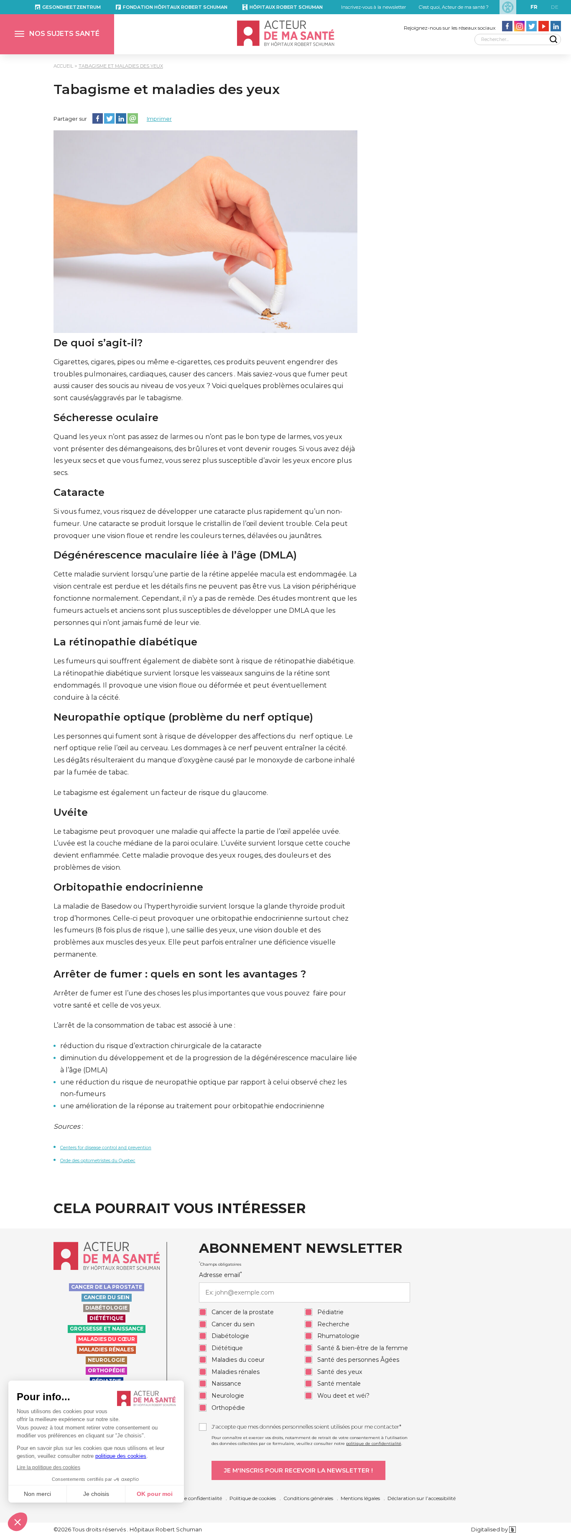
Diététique (106, 1318)
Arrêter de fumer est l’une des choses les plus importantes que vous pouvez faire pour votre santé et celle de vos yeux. (200, 999)
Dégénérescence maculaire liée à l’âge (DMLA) (175, 555)
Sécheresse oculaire (106, 418)
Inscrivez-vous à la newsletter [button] (373, 7)
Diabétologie (106, 1308)
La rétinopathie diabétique (125, 642)
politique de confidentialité (373, 1443)
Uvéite (71, 812)
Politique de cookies (252, 1498)
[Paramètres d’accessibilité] (508, 7)
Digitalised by (490, 1529)
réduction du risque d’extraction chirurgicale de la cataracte (161, 1046)
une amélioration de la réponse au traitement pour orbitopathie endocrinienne (192, 1106)
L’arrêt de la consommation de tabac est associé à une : (144, 1025)
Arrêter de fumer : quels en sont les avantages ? (180, 974)
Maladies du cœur (106, 1339)
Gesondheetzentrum (71, 7)
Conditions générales (308, 1498)
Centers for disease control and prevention (105, 1147)
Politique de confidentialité (190, 1498)
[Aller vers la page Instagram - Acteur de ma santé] (519, 26)
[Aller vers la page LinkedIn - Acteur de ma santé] (556, 26)
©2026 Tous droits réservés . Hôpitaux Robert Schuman (128, 1529)
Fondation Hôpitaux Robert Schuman (175, 7)
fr (534, 7)
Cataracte (79, 492)
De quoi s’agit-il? (98, 343)
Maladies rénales (106, 1349)
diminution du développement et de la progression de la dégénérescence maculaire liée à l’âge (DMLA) (208, 1064)
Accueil (63, 66)
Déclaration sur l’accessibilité (421, 1498)
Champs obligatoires (220, 1264)
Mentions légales (360, 1498)
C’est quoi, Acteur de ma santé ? (454, 7)
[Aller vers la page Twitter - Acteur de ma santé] (531, 26)
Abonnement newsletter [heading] (300, 1248)
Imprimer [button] (159, 118)
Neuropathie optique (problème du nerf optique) (183, 717)
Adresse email (220, 1275)
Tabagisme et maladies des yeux (121, 66)
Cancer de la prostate (106, 1287)
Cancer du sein (107, 1297)
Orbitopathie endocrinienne (128, 887)
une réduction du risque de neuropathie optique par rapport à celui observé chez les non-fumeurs (203, 1088)
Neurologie (106, 1360)
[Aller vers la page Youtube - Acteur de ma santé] (543, 26)
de (554, 7)
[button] (57, 34)
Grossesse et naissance (106, 1328)
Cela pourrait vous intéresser (180, 1208)
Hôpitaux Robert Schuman (286, 7)
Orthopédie (106, 1370)
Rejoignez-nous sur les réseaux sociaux (449, 28)
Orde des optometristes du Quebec (97, 1160)
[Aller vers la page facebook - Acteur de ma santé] (507, 26)
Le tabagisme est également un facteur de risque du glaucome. (161, 793)
